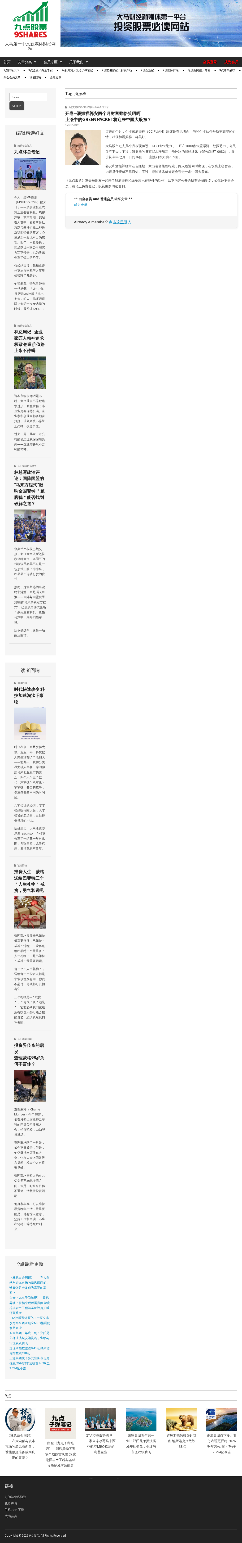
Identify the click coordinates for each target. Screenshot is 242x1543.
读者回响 (35, 77)
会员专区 (50, 62)
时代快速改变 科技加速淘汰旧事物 (29, 695)
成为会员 (231, 62)
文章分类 (25, 62)
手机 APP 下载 (14, 1509)
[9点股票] (30, 19)
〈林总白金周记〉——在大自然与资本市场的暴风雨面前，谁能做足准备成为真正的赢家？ (20, 1446)
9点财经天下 (11, 70)
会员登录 (210, 62)
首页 (7, 62)
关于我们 (76, 62)
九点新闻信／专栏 (199, 70)
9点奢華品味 (227, 70)
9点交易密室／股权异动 (117, 70)
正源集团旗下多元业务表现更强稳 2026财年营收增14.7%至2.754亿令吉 (29, 1363)
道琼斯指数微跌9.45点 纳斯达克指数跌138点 (181, 1441)
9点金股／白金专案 (40, 70)
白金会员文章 (12, 77)
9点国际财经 (171, 70)
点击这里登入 (120, 222)
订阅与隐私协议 (15, 1497)
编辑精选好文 (24, 145)
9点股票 (34, 1536)
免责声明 (11, 1503)
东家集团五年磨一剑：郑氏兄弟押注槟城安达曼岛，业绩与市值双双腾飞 (29, 1338)
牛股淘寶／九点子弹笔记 (77, 70)
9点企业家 (147, 70)
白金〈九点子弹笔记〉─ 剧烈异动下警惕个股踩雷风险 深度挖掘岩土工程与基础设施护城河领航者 (60, 1454)
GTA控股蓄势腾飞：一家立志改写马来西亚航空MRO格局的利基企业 (29, 1323)
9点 (19, 466)
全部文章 (55, 77)
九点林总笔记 (27, 151)
